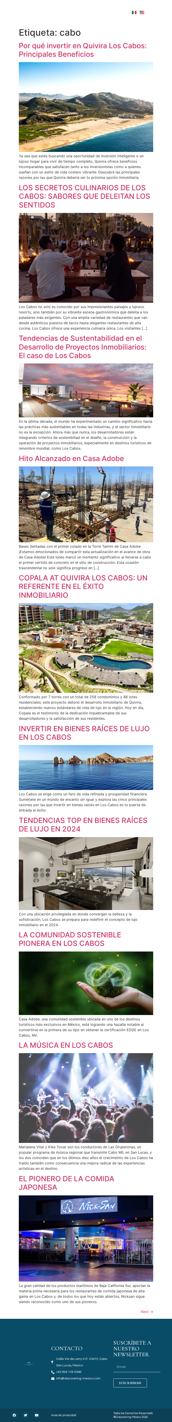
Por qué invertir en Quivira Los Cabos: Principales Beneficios (83, 50)
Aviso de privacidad (63, 1415)
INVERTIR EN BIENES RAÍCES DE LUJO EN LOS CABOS (84, 733)
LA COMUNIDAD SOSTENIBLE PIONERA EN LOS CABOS (70, 939)
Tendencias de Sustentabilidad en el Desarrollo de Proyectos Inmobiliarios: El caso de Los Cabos (82, 347)
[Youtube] (37, 1415)
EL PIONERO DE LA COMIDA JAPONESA (66, 1183)
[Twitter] (25, 1415)
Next (147, 1311)
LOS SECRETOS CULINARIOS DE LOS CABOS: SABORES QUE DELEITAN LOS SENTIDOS (84, 196)
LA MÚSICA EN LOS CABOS (66, 1045)
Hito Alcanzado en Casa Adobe (71, 458)
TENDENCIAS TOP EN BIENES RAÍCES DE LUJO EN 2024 (83, 824)
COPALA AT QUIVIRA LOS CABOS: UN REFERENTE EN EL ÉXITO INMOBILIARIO (83, 586)
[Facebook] (14, 1415)
